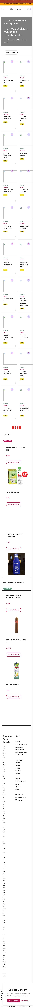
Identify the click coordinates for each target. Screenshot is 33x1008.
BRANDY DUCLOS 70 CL (24, 337)
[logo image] (15, 9)
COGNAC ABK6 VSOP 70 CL (23, 374)
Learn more (24, 1000)
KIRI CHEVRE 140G (12, 492)
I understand (13, 1001)
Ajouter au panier (13, 462)
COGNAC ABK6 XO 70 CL (7, 410)
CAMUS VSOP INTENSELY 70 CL (24, 410)
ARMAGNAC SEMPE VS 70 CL (7, 264)
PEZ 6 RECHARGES (12, 684)
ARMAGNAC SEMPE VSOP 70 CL (24, 264)
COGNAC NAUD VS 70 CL (24, 119)
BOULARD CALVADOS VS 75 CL (8, 337)
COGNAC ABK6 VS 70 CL (7, 374)
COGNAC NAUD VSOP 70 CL (7, 155)
